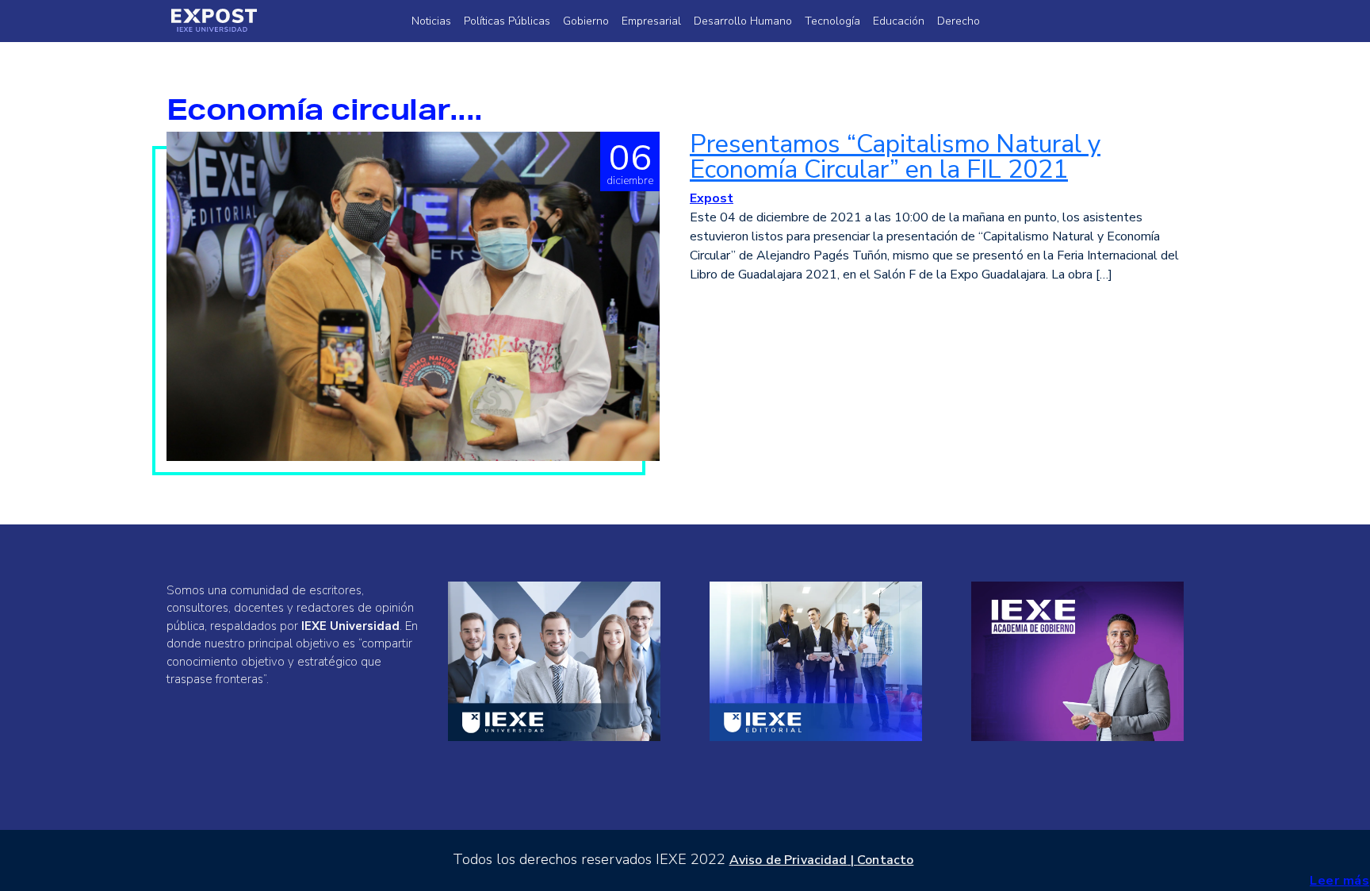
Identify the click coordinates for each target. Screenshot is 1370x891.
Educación (898, 21)
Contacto (885, 860)
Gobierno (586, 21)
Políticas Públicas (507, 21)
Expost (711, 198)
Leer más (1339, 880)
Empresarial (651, 21)
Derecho (958, 21)
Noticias (431, 21)
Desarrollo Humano (743, 21)
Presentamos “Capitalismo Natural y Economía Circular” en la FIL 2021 (895, 156)
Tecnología (832, 21)
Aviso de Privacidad (788, 860)
